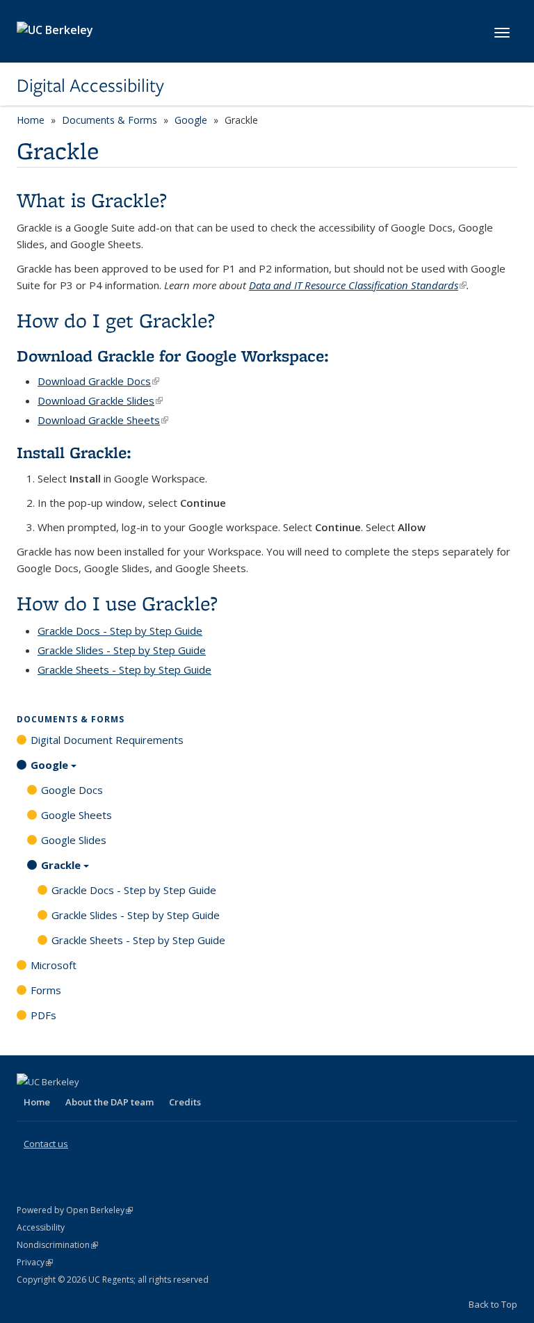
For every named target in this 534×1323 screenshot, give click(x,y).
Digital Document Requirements (107, 740)
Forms (46, 990)
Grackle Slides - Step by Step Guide (122, 650)
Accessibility (41, 1227)
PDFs (43, 1015)
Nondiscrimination (57, 1245)
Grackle (61, 865)
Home (30, 120)
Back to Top (493, 1304)
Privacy (35, 1262)
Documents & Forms (109, 120)
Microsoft (53, 965)
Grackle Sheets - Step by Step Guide (124, 669)
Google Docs (72, 790)
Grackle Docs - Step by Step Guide (133, 890)
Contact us (46, 1143)
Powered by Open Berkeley (75, 1210)
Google (191, 120)
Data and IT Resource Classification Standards (358, 285)
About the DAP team (109, 1102)
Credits (185, 1102)
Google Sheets (76, 815)
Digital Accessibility (90, 85)
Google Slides (73, 840)
